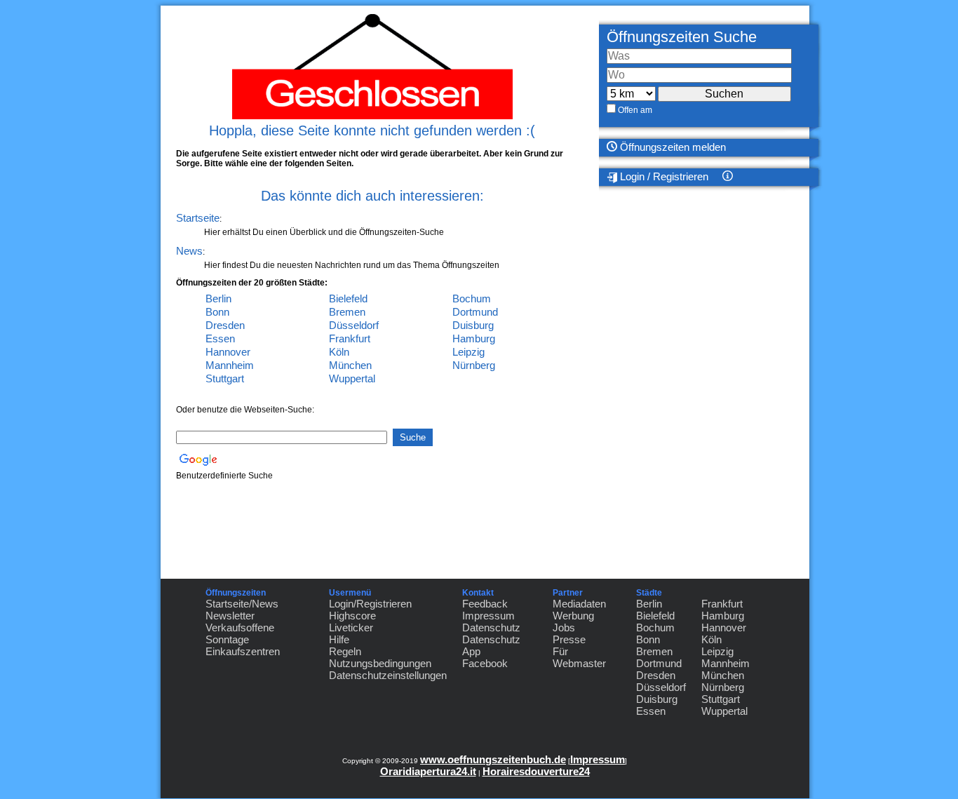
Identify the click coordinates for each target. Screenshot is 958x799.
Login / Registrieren (662, 176)
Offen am (635, 110)
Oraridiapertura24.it (428, 771)
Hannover (227, 352)
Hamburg (473, 338)
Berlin (218, 298)
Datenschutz (491, 627)
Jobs (564, 627)
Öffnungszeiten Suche (682, 37)
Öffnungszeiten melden (671, 147)
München (350, 365)
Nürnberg (473, 365)
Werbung (573, 616)
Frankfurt (349, 338)
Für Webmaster (579, 657)
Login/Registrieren (370, 604)
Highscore (352, 616)
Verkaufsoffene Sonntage (239, 633)
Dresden (225, 325)
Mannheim (229, 365)
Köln (339, 352)
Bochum (471, 298)
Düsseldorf (354, 325)
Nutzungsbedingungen (380, 663)
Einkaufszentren (242, 651)
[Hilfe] (776, 177)
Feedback (485, 604)
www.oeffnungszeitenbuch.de (493, 759)
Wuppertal (352, 378)
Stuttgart (224, 378)
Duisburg (473, 325)
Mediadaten (579, 604)
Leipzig (468, 352)
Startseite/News (241, 604)
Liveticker (351, 627)
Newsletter (230, 616)
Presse (569, 639)
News (189, 251)
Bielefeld (348, 298)
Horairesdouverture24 (536, 771)
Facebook (485, 663)
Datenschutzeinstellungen (388, 675)
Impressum (488, 616)
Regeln (345, 651)
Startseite (198, 218)
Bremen (347, 312)
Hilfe (339, 639)
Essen (220, 338)
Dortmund (475, 312)
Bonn (217, 312)
